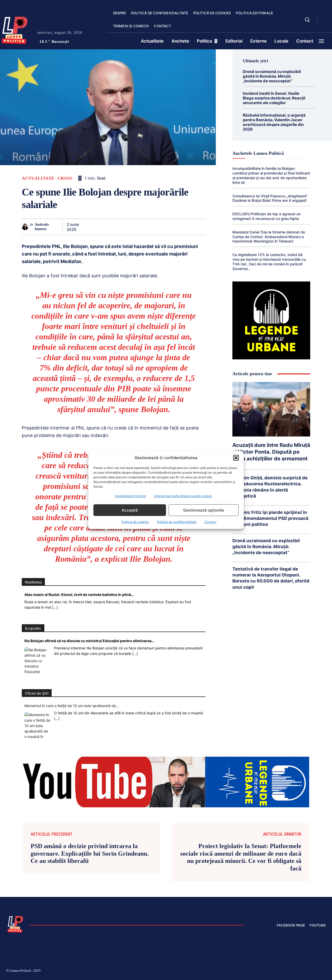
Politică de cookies (135, 522)
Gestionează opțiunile (203, 510)
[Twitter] (104, 226)
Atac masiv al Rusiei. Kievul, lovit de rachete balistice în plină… (79, 594)
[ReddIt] (152, 226)
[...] (55, 607)
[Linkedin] (140, 226)
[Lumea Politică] (15, 924)
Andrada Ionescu (42, 227)
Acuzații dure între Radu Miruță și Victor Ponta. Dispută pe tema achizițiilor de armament (271, 452)
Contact (210, 522)
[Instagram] (262, 971)
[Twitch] (287, 971)
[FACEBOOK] (326, 17)
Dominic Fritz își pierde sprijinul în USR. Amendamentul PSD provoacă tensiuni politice (270, 518)
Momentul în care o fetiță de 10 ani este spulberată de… (71, 705)
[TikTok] (274, 971)
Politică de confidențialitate (177, 522)
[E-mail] (164, 226)
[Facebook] (92, 226)
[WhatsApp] (128, 226)
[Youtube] (324, 971)
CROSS (65, 178)
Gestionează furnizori (130, 496)
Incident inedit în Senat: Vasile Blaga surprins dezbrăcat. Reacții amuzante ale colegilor (274, 98)
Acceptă (130, 510)
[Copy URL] (188, 226)
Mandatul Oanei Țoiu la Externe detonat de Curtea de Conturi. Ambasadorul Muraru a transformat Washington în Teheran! (268, 237)
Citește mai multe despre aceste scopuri (183, 496)
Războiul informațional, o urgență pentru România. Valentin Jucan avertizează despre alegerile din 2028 (274, 122)
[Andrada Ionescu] (26, 227)
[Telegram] (176, 226)
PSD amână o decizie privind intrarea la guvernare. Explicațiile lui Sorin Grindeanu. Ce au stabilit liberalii (90, 853)
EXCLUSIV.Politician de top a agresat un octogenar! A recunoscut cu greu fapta (266, 216)
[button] (236, 457)
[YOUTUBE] (326, 23)
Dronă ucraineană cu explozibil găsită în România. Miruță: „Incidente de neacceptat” (272, 76)
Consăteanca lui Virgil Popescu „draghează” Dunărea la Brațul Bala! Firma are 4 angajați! (270, 198)
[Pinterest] (116, 226)
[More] (200, 226)
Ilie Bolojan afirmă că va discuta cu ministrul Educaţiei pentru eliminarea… (89, 641)
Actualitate (38, 178)
